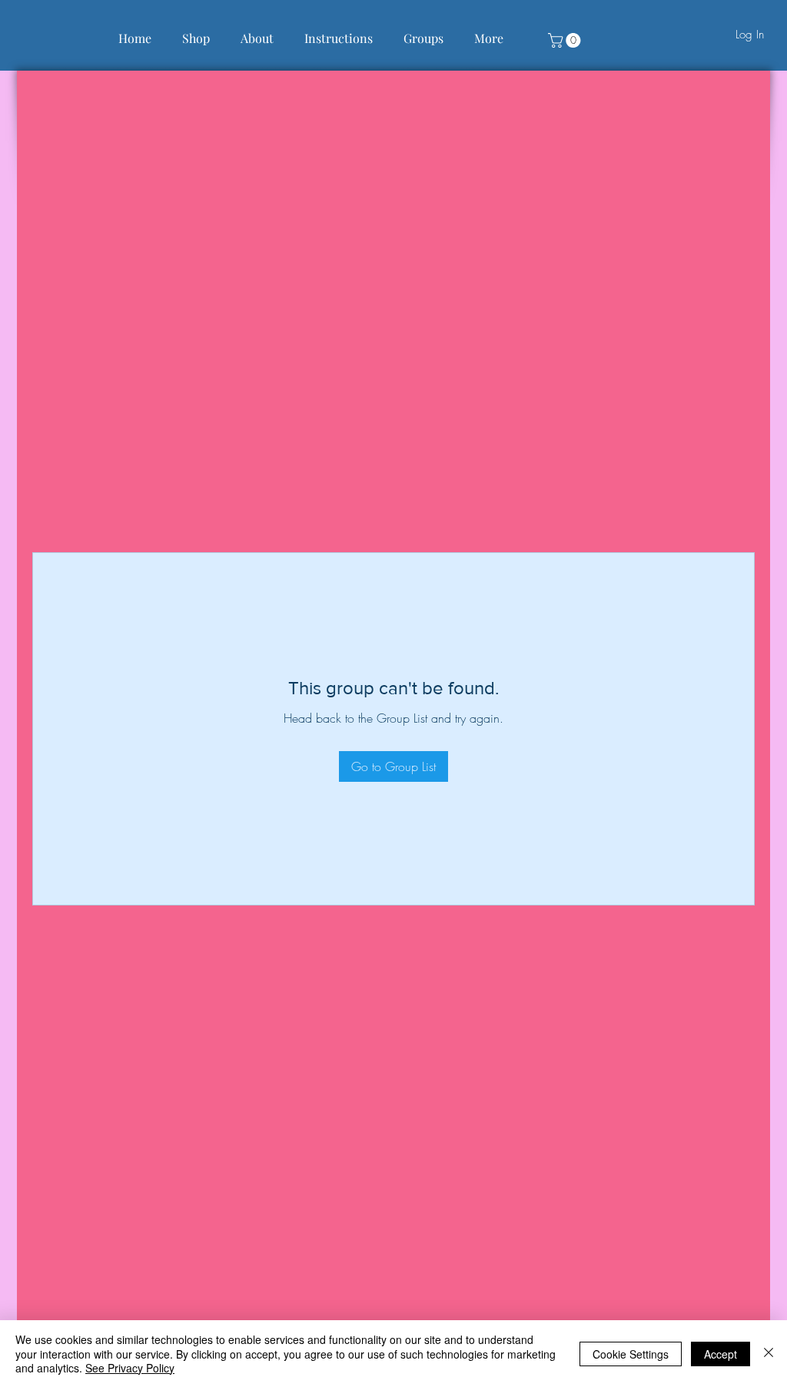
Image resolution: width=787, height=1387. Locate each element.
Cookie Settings (631, 1354)
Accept (720, 1354)
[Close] (768, 1353)
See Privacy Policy (129, 1367)
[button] (566, 40)
